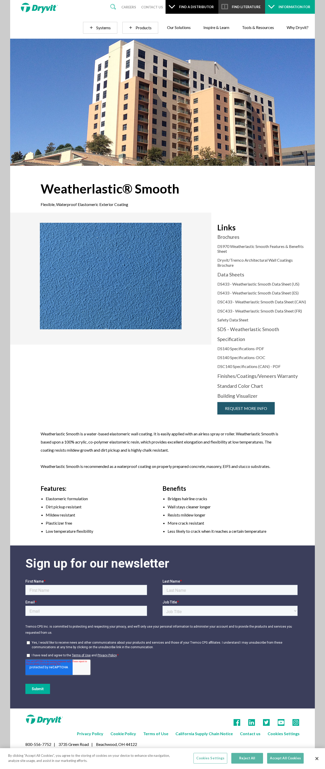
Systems (103, 27)
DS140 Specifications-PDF (240, 348)
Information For (294, 7)
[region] (162, 758)
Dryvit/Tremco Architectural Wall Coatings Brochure (255, 262)
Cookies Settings (284, 733)
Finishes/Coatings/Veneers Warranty (257, 376)
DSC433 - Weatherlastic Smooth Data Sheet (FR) (259, 310)
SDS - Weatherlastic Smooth (248, 329)
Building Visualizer (237, 396)
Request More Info (246, 408)
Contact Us (152, 7)
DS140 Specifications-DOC (241, 357)
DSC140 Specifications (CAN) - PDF (249, 366)
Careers (128, 7)
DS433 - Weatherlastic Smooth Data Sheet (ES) (258, 292)
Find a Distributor (196, 7)
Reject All (247, 758)
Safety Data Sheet (232, 319)
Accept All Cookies (285, 758)
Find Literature (246, 7)
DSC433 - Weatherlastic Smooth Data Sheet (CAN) (261, 301)
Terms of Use (155, 733)
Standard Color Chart (240, 386)
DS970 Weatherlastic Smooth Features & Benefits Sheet (260, 249)
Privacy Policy (90, 733)
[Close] (316, 758)
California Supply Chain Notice (204, 733)
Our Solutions (179, 27)
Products (144, 27)
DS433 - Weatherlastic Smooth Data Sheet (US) (258, 284)
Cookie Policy (123, 733)
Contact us (250, 733)
